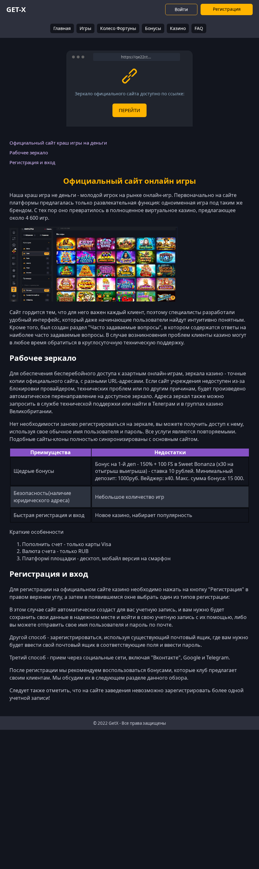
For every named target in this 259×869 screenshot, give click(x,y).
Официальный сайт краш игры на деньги (58, 143)
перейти (129, 110)
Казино (178, 28)
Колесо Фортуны (118, 28)
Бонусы (153, 28)
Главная (62, 28)
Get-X (16, 9)
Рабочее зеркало (28, 152)
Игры (85, 28)
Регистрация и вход (32, 162)
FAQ (199, 28)
